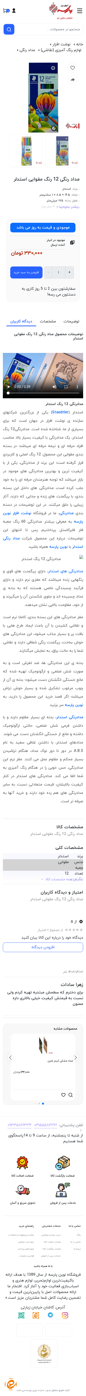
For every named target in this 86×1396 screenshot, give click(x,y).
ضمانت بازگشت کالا (52, 1249)
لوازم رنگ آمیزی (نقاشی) (61, 50)
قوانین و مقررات (26, 1255)
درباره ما (77, 1249)
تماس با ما (75, 1242)
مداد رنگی (27, 50)
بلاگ (79, 1235)
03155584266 (45, 1125)
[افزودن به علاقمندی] (63, 1095)
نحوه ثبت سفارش (26, 1242)
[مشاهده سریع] (70, 1095)
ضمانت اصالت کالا (52, 1242)
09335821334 (19, 1125)
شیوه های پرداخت (26, 1249)
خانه (79, 44)
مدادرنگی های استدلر (65, 571)
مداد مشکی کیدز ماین (60, 1061)
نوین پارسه (58, 547)
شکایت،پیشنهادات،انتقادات (21, 1235)
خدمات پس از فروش (51, 1255)
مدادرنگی (66, 513)
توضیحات (71, 321)
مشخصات (48, 321)
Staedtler (60, 412)
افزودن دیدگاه (43, 947)
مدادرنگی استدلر (69, 717)
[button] (43, 1104)
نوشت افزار (61, 44)
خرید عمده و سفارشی (51, 1235)
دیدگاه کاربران (21, 321)
